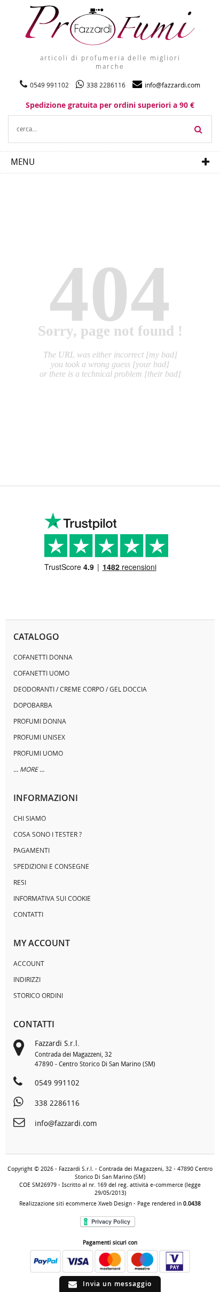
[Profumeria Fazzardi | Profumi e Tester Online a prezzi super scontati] (110, 25)
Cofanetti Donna (43, 657)
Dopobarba (32, 705)
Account (28, 963)
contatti (33, 1024)
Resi (19, 882)
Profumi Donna (39, 721)
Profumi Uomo (38, 753)
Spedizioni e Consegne (51, 866)
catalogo (36, 637)
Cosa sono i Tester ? (47, 834)
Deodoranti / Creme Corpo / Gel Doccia (80, 689)
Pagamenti (31, 850)
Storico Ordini (38, 995)
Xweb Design (115, 1203)
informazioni (45, 798)
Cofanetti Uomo (41, 673)
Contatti (28, 914)
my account (41, 943)
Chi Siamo (29, 818)
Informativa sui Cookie (52, 898)
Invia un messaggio (117, 1283)
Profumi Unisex (39, 737)
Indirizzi (27, 979)
